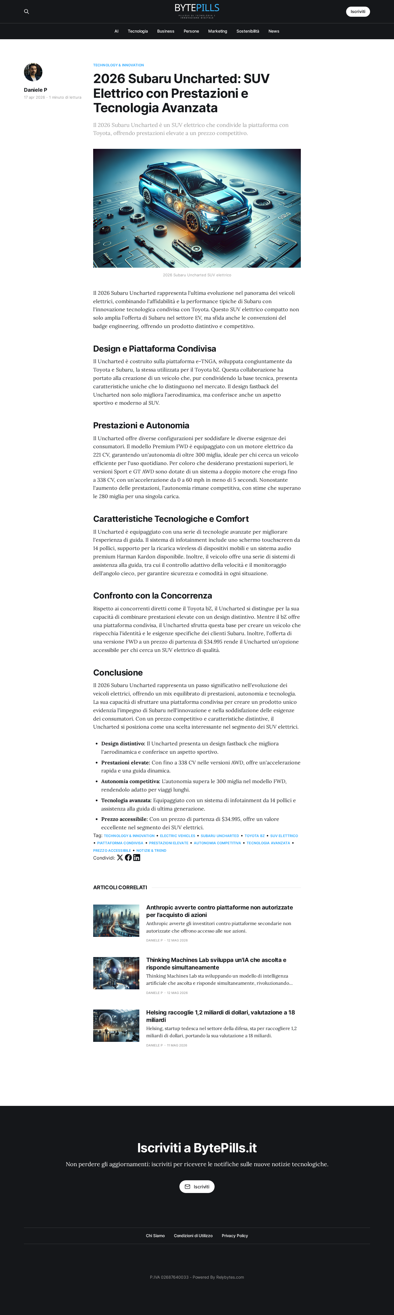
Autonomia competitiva (217, 843)
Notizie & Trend (151, 850)
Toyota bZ (255, 836)
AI (117, 31)
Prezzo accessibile (112, 850)
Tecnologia (138, 31)
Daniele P (35, 90)
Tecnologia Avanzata (268, 843)
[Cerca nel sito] (26, 11)
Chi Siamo (155, 1235)
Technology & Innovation (118, 65)
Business (165, 31)
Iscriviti (358, 11)
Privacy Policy (235, 1235)
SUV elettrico (284, 836)
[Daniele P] (33, 72)
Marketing (217, 31)
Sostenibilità (248, 31)
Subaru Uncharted (220, 836)
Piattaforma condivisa (120, 843)
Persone (191, 31)
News (274, 31)
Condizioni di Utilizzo (193, 1235)
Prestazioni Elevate (168, 843)
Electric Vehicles (177, 836)
